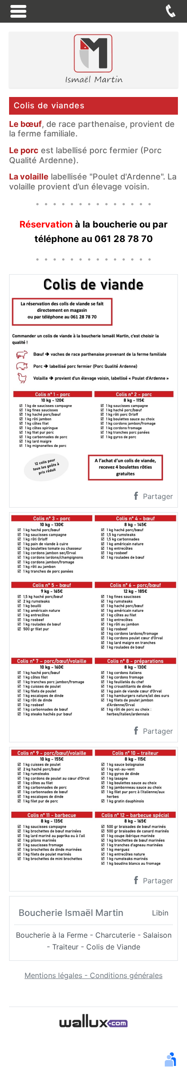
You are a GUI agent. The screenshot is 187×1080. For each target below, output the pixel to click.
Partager (157, 496)
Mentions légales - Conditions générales (93, 975)
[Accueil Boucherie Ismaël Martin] (93, 58)
